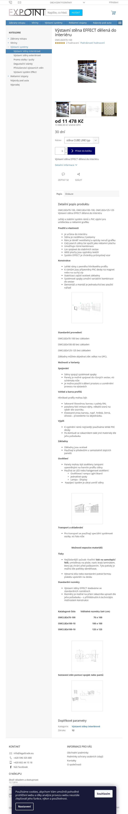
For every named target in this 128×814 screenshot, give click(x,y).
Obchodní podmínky (61, 2)
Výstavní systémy (19, 46)
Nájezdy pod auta (19, 80)
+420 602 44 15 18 (23, 762)
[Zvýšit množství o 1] (66, 149)
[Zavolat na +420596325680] (13, 2)
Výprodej (15, 84)
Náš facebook (21, 766)
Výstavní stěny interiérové (27, 51)
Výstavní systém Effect (25, 72)
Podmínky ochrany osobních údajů (85, 756)
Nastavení (24, 806)
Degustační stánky (23, 63)
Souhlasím (103, 793)
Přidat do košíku (83, 150)
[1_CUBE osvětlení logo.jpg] (87, 498)
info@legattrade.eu (24, 753)
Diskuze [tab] (69, 193)
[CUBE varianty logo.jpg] (87, 686)
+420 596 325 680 (23, 757)
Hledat (76, 12)
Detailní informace (64, 165)
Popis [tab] (59, 193)
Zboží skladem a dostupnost (23, 779)
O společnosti (74, 764)
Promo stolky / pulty (24, 59)
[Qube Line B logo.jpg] (87, 647)
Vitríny (13, 42)
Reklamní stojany (19, 76)
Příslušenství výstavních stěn (29, 67)
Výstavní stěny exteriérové (27, 55)
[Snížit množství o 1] (66, 152)
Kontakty (71, 760)
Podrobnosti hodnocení (92, 42)
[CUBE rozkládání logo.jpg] (87, 298)
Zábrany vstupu (18, 38)
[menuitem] (17, 22)
